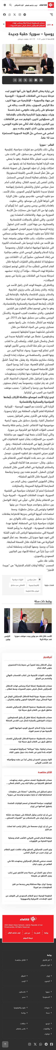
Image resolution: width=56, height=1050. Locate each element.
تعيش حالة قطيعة (32, 590)
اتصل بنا (37, 932)
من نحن (27, 932)
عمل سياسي (31, 579)
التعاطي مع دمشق (18, 585)
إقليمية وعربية (34, 585)
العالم (50, 144)
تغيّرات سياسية (17, 579)
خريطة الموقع (28, 937)
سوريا (43, 144)
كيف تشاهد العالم (31, 5)
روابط (46, 932)
